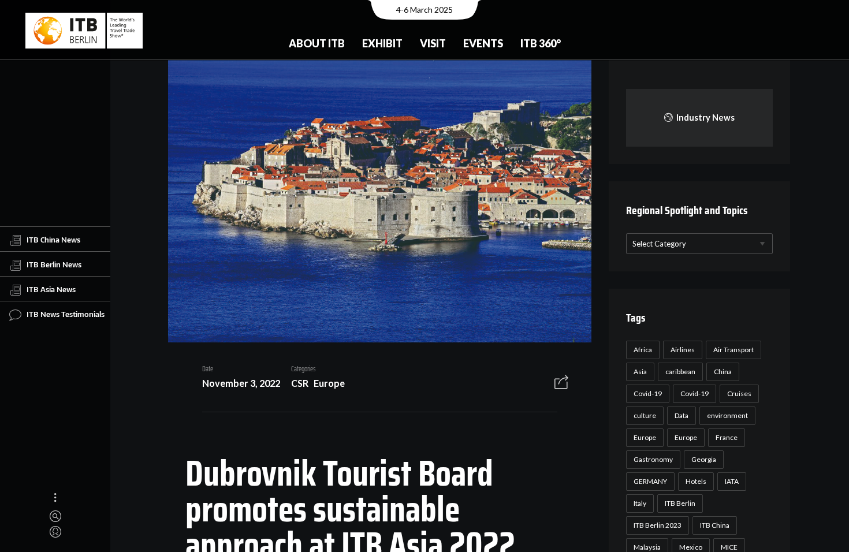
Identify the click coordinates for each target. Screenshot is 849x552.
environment (727, 415)
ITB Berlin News (54, 264)
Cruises (739, 393)
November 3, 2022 (241, 383)
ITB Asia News (51, 289)
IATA (732, 481)
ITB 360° (540, 43)
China (723, 371)
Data (681, 415)
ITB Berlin (680, 503)
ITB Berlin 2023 (658, 525)
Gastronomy (653, 459)
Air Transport (733, 349)
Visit (433, 43)
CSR (299, 383)
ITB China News (53, 239)
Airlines (683, 349)
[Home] (84, 30)
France (727, 437)
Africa (643, 349)
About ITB (317, 43)
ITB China (714, 525)
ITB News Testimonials (66, 314)
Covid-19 (648, 393)
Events (483, 43)
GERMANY (650, 481)
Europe (329, 383)
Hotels (696, 481)
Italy (640, 503)
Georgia (703, 459)
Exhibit (382, 43)
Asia (640, 371)
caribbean (680, 371)
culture (645, 415)
